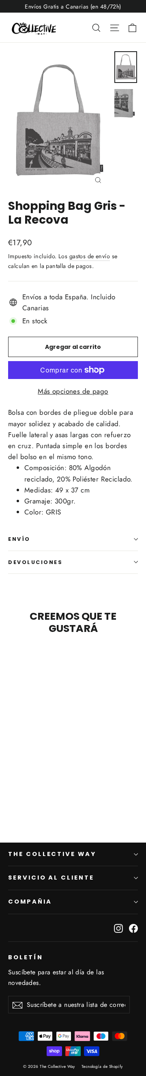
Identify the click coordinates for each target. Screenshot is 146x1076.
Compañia (30, 901)
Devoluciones (35, 562)
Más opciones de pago (73, 391)
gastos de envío (89, 256)
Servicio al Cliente (51, 877)
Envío (19, 539)
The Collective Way (52, 854)
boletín (25, 957)
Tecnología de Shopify (102, 1066)
